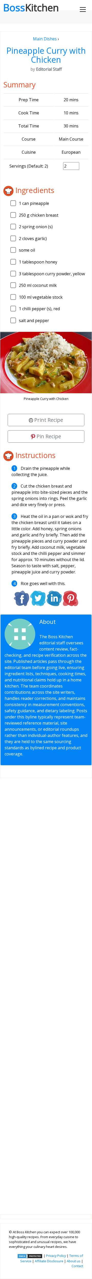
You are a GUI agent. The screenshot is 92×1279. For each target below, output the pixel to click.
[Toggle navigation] (83, 9)
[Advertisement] (46, 992)
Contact (77, 1266)
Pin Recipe (48, 436)
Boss (31, 7)
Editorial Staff (59, 625)
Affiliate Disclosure (49, 1261)
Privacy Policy (56, 1255)
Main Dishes (45, 39)
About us (73, 1261)
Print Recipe (48, 419)
